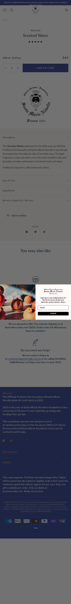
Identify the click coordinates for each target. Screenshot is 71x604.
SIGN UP (53, 313)
